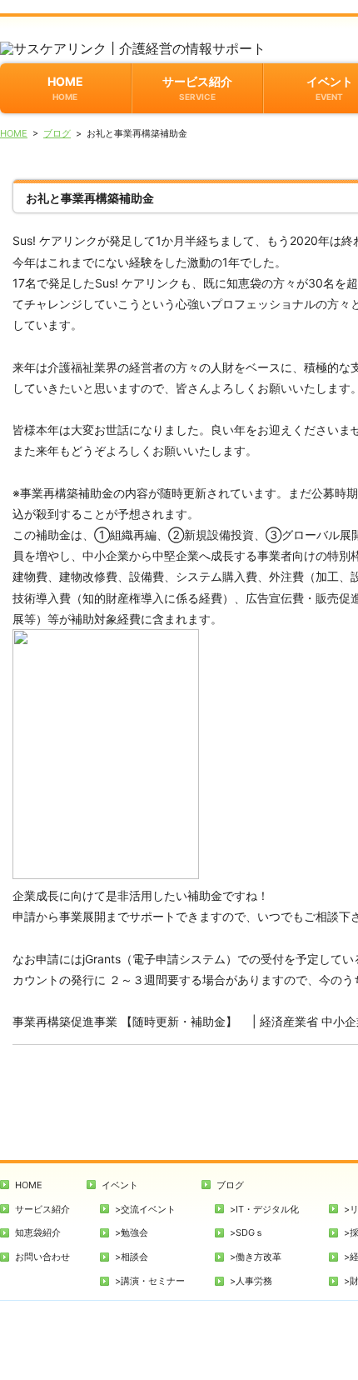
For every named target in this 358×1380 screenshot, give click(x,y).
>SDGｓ (247, 1232)
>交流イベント (145, 1209)
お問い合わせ (42, 1256)
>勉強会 (131, 1232)
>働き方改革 (255, 1256)
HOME (65, 88)
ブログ (57, 133)
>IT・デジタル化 (264, 1209)
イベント (120, 1185)
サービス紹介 (197, 88)
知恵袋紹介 (38, 1232)
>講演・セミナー (150, 1281)
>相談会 (131, 1256)
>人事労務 (251, 1281)
